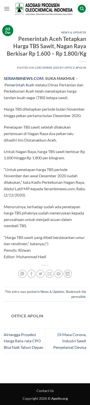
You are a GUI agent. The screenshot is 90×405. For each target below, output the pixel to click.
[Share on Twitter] (40, 274)
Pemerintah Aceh (19, 84)
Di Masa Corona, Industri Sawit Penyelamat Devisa (69, 341)
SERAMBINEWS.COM (24, 78)
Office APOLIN (75, 67)
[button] (7, 8)
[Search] (82, 9)
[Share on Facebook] (31, 274)
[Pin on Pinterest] (58, 274)
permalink (78, 297)
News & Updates (73, 32)
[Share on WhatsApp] (22, 274)
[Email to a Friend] (50, 274)
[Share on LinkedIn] (68, 274)
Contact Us (45, 391)
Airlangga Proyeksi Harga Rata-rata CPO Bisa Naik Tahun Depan (23, 341)
